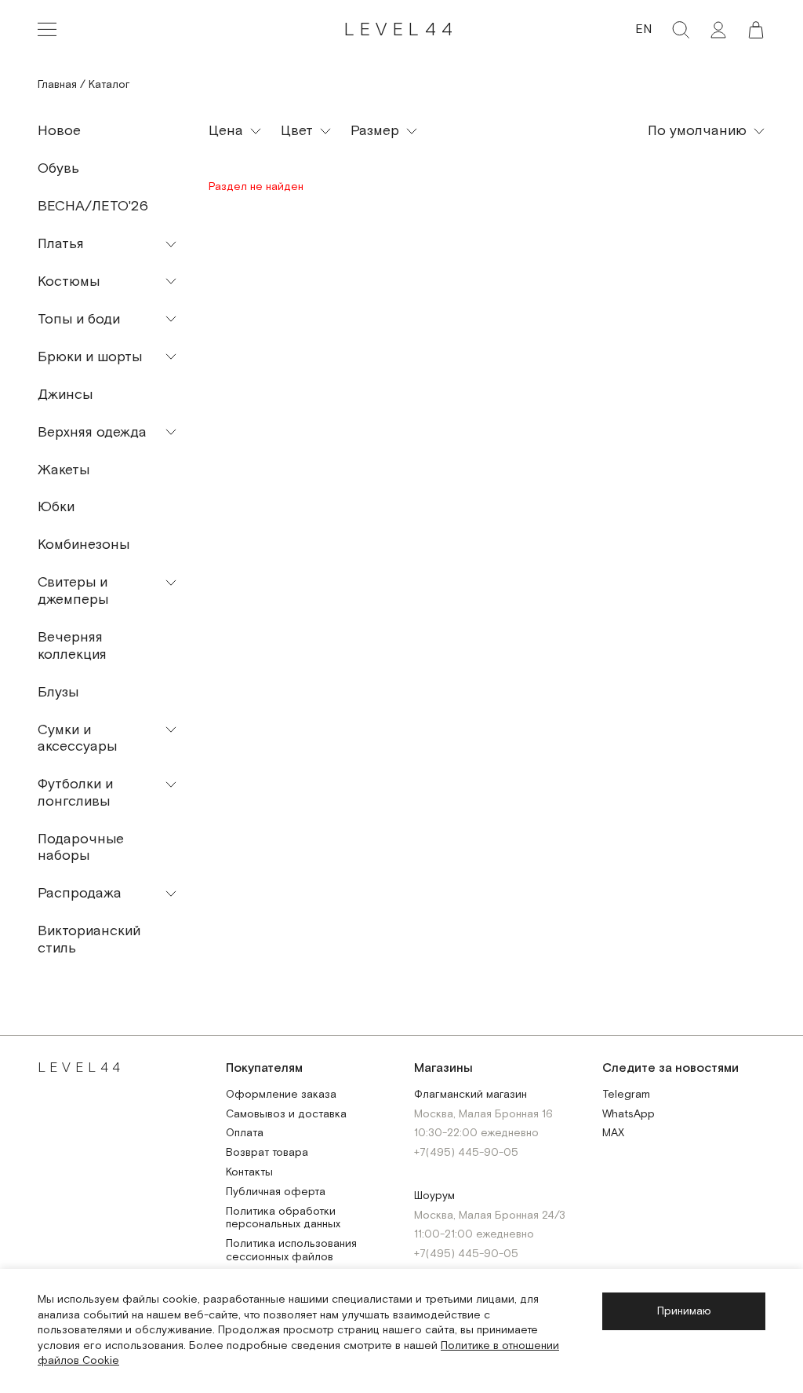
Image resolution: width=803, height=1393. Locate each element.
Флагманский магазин (470, 1095)
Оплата (244, 1133)
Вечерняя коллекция (72, 646)
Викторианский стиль (89, 939)
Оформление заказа (281, 1095)
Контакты (249, 1172)
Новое (59, 131)
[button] (756, 29)
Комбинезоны (83, 545)
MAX (613, 1133)
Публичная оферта (275, 1192)
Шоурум (434, 1196)
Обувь (58, 168)
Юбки (56, 507)
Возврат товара (267, 1153)
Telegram (626, 1095)
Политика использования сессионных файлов (291, 1251)
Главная (57, 85)
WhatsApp (628, 1114)
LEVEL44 (401, 29)
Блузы (58, 692)
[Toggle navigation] (47, 29)
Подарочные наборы (81, 847)
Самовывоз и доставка (286, 1114)
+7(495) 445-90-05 (466, 1153)
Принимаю (684, 1311)
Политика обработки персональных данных (283, 1218)
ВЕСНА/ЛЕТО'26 (93, 206)
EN (643, 29)
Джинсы (65, 395)
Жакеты (63, 470)
